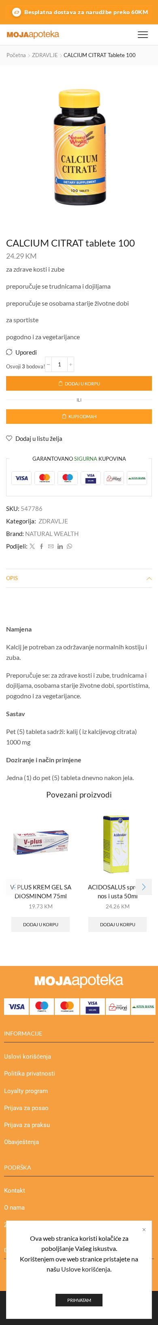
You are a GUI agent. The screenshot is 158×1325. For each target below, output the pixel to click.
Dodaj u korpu (82, 383)
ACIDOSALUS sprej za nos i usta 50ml (117, 891)
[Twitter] (32, 546)
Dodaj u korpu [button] (40, 924)
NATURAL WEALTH (52, 533)
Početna (16, 55)
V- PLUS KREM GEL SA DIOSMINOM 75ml (40, 891)
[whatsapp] (68, 546)
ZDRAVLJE (45, 55)
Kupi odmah (82, 416)
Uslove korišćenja (85, 1269)
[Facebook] (41, 546)
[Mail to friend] (51, 546)
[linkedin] (60, 546)
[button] (144, 887)
